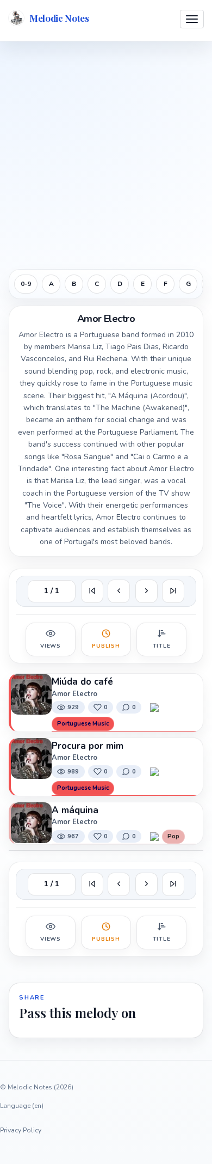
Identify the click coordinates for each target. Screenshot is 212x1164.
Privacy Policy (20, 1130)
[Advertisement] (106, 154)
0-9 (26, 283)
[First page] (92, 592)
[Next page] (146, 592)
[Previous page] (119, 592)
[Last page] (173, 592)
